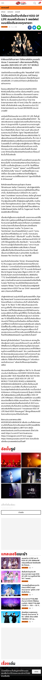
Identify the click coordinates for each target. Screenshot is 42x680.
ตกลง (36, 671)
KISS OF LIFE (7, 508)
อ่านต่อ (21, 512)
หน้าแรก (3, 12)
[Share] (30, 28)
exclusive (10, 12)
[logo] (21, 3)
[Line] (39, 28)
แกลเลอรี (17, 12)
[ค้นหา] (34, 3)
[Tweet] (34, 28)
